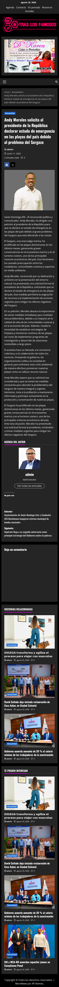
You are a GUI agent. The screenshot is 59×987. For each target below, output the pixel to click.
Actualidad (10, 113)
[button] (4, 82)
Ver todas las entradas (29, 485)
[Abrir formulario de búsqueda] (56, 81)
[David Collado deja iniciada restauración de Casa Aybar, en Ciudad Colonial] (29, 681)
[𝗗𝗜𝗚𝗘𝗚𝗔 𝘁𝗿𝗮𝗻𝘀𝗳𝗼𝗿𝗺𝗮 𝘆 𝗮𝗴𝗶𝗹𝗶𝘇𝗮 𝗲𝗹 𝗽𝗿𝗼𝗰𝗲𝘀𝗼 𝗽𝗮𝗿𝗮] (29, 632)
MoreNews (21, 983)
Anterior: (27, 517)
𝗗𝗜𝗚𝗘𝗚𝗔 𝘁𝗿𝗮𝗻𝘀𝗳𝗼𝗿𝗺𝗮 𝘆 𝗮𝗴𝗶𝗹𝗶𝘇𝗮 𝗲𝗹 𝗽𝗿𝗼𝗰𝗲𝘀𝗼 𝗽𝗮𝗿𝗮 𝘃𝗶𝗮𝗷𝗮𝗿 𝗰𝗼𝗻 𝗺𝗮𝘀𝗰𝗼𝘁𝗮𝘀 (28, 654)
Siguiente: (28, 531)
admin (10, 149)
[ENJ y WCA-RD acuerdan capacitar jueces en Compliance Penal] (29, 941)
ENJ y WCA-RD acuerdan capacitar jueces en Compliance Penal (27, 963)
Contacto (21, 7)
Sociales (29, 11)
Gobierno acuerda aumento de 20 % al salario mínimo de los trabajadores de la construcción (28, 753)
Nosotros (47, 7)
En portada (34, 7)
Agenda (10, 7)
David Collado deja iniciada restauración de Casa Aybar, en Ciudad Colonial (27, 703)
